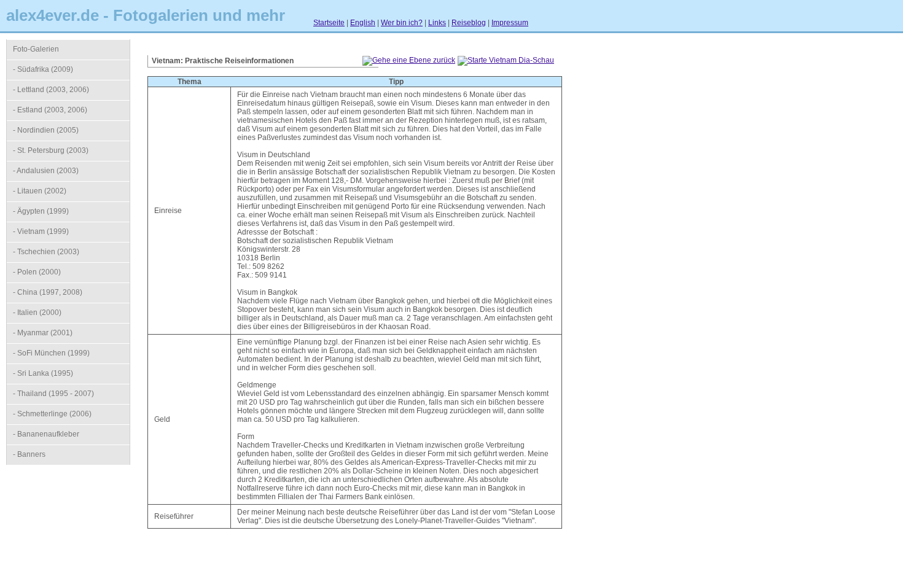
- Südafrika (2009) (43, 69)
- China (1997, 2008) (47, 292)
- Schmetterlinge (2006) (52, 414)
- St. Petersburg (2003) (50, 150)
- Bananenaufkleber (46, 434)
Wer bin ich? (402, 22)
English (362, 22)
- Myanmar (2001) (42, 332)
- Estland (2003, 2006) (50, 110)
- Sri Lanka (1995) (43, 373)
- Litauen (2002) (39, 191)
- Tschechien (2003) (46, 251)
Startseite (329, 22)
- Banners (29, 454)
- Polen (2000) (37, 272)
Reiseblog (469, 22)
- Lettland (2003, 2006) (51, 89)
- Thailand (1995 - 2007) (53, 393)
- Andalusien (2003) (46, 170)
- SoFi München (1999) (51, 353)
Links (437, 22)
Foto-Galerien (36, 49)
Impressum (509, 22)
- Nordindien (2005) (46, 130)
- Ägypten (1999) (41, 211)
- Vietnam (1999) (41, 231)
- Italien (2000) (37, 312)
